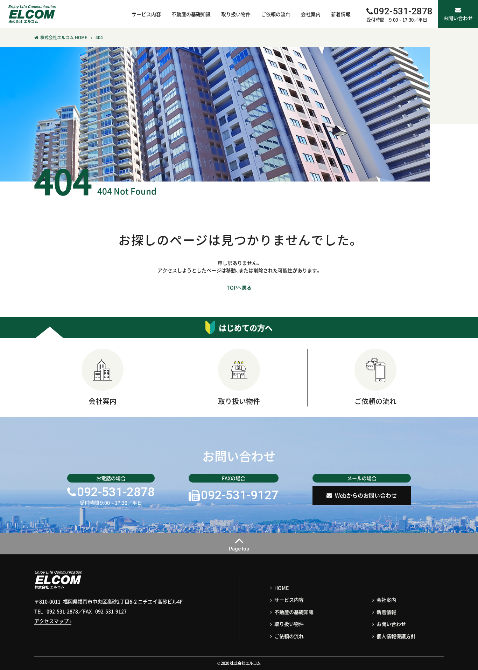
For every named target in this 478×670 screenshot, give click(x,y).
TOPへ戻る (239, 287)
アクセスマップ (52, 620)
